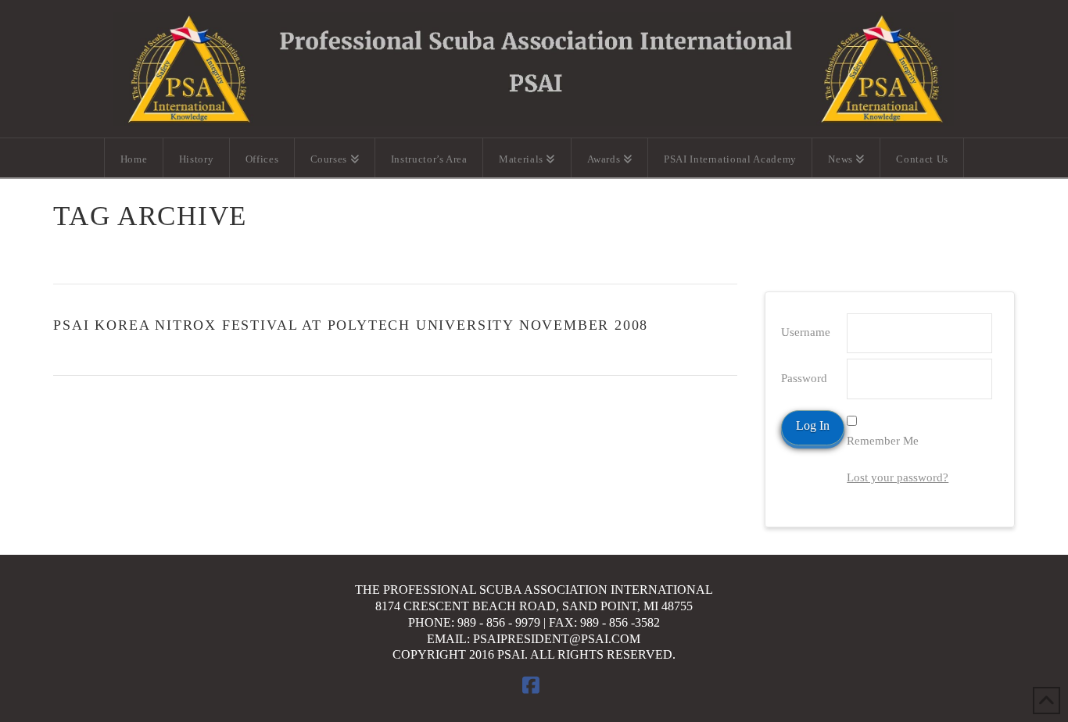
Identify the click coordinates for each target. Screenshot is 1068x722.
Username (805, 332)
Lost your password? (897, 477)
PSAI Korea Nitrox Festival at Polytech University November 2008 (350, 325)
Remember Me (883, 440)
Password (804, 378)
